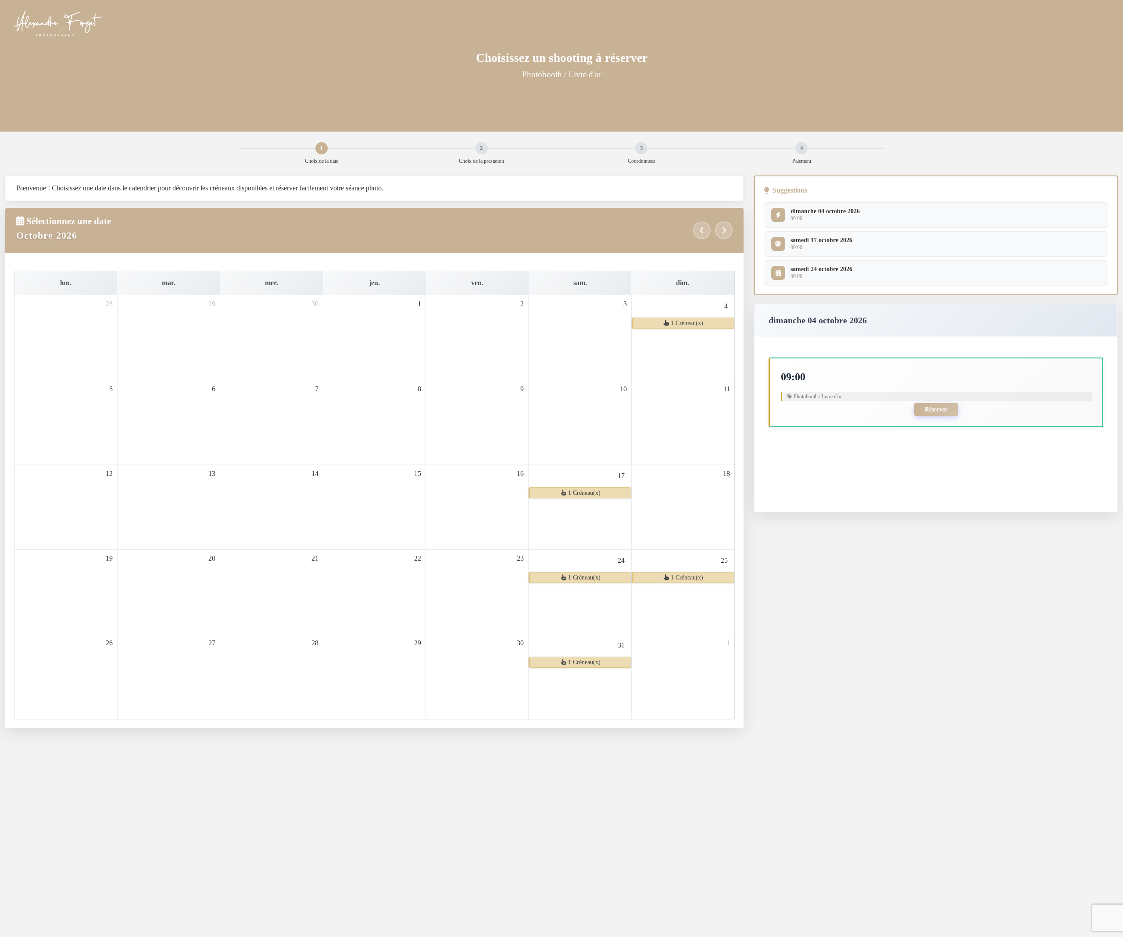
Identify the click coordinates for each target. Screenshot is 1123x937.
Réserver (936, 409)
